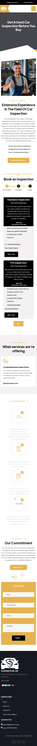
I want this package (13, 244)
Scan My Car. (28, 736)
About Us (6, 706)
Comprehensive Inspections (16, 367)
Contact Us (17, 567)
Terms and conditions (10, 714)
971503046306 (28, 2)
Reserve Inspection (10, 383)
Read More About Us (18, 160)
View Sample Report (11, 248)
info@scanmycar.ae (12, 2)
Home (5, 702)
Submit (17, 638)
